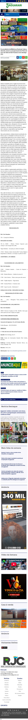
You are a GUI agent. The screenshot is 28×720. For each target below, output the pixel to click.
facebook (24, 399)
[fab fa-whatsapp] (26, 1)
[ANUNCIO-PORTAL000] (14, 368)
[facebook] (16, 1)
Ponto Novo (6, 697)
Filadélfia (7, 684)
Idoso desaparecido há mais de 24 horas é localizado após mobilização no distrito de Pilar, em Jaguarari (13, 465)
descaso (7, 682)
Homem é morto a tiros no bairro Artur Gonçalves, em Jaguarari (11, 453)
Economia (3, 388)
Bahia (2, 372)
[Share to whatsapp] (26, 57)
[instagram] (20, 1)
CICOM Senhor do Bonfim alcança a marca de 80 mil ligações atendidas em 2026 (13, 375)
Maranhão (19, 684)
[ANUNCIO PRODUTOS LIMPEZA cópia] (14, 31)
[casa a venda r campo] (14, 35)
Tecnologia (6, 702)
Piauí (20, 691)
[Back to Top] (26, 710)
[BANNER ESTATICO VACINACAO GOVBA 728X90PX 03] (14, 12)
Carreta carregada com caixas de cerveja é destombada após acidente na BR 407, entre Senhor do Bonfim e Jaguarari (12, 472)
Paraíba (20, 687)
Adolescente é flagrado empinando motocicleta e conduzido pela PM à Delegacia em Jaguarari (13, 479)
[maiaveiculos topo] (14, 24)
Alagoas (20, 680)
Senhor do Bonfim (6, 699)
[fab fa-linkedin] (14, 710)
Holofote (6, 687)
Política (6, 695)
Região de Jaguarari (5, 379)
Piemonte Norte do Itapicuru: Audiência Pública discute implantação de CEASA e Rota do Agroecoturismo (13, 392)
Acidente (6, 680)
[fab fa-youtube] (16, 710)
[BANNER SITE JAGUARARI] (14, 21)
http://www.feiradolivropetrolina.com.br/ (16, 350)
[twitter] (18, 1)
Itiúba (6, 689)
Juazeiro (7, 691)
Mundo (6, 693)
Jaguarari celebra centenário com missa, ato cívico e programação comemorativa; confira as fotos (13, 412)
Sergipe (20, 695)
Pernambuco (20, 689)
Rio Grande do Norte (20, 693)
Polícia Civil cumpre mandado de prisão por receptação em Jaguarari (12, 458)
